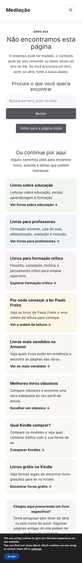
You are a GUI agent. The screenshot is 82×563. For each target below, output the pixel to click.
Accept (11, 556)
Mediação (18, 10)
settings (36, 549)
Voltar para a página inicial (41, 128)
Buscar (41, 114)
